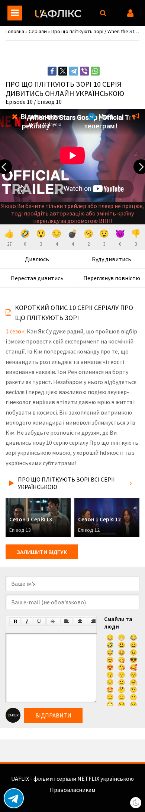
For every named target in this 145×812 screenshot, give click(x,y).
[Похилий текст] (27, 621)
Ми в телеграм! (100, 121)
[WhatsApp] (95, 71)
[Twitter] (62, 71)
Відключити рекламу (39, 121)
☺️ (110, 682)
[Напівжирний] (15, 621)
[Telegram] (73, 71)
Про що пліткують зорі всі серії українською (66, 483)
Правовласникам (72, 789)
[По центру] (80, 621)
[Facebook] (52, 71)
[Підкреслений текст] (39, 621)
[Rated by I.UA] (72, 797)
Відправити (53, 715)
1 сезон (15, 331)
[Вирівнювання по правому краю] (93, 621)
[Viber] (84, 71)
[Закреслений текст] (52, 621)
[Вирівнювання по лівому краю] (66, 621)
